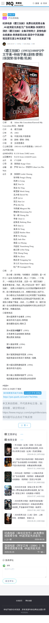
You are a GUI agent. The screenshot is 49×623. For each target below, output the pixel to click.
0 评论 (19, 44)
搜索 (37, 3)
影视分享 (11, 15)
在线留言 (19, 601)
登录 (44, 3)
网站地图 (28, 601)
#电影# (5, 386)
